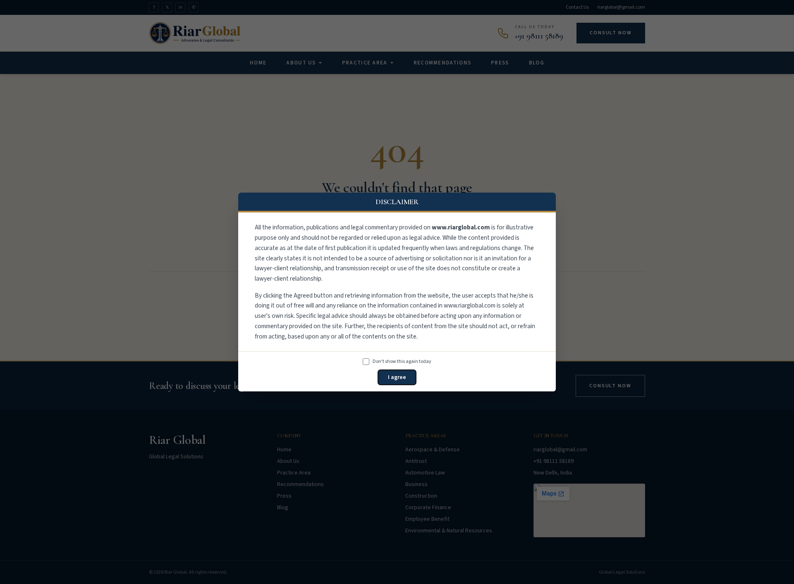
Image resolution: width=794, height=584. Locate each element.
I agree (397, 377)
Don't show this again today (402, 361)
